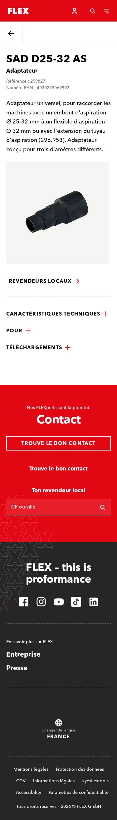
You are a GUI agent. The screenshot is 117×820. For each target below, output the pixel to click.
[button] (57, 314)
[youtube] (58, 601)
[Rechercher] (103, 507)
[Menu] (106, 11)
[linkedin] (93, 601)
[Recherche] (93, 11)
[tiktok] (76, 601)
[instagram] (41, 601)
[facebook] (23, 601)
